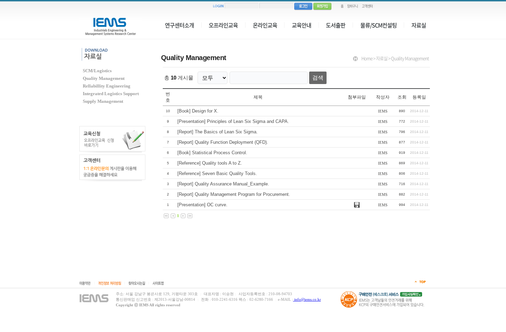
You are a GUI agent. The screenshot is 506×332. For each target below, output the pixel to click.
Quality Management (104, 78)
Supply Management (103, 101)
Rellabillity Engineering (106, 86)
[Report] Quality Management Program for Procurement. (233, 194)
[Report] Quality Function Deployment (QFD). (222, 142)
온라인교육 (265, 25)
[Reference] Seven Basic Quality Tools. (217, 173)
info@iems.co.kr (307, 299)
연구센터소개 (179, 25)
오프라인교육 (223, 25)
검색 (317, 78)
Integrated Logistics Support (111, 93)
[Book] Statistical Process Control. (212, 152)
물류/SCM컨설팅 (378, 25)
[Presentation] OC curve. (202, 204)
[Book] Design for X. (197, 111)
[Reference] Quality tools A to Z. (209, 163)
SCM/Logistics (97, 70)
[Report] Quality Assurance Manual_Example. (223, 183)
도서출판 (335, 25)
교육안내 (301, 25)
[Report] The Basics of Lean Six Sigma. (217, 131)
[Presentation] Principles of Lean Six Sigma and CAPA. (233, 121)
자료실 (418, 25)
